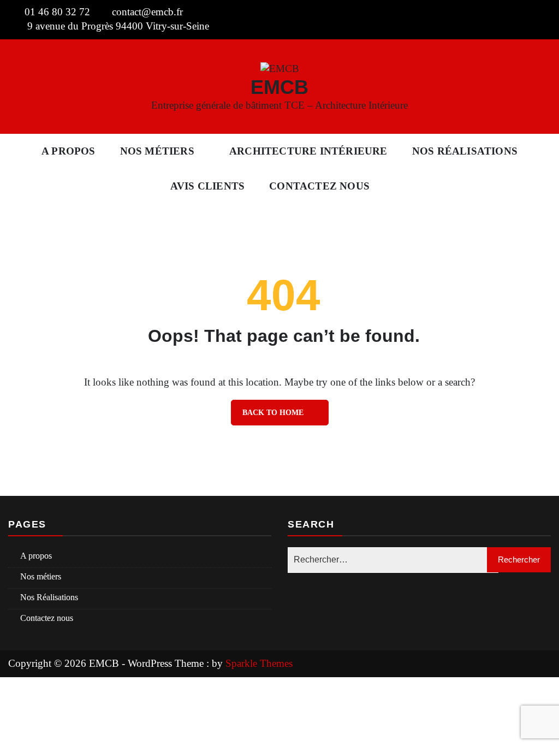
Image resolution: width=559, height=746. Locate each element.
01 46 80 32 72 (57, 11)
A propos (68, 151)
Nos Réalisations (465, 151)
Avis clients (207, 186)
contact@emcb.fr (147, 11)
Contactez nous (319, 186)
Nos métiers (157, 151)
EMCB (279, 87)
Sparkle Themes (259, 663)
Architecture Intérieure (308, 151)
